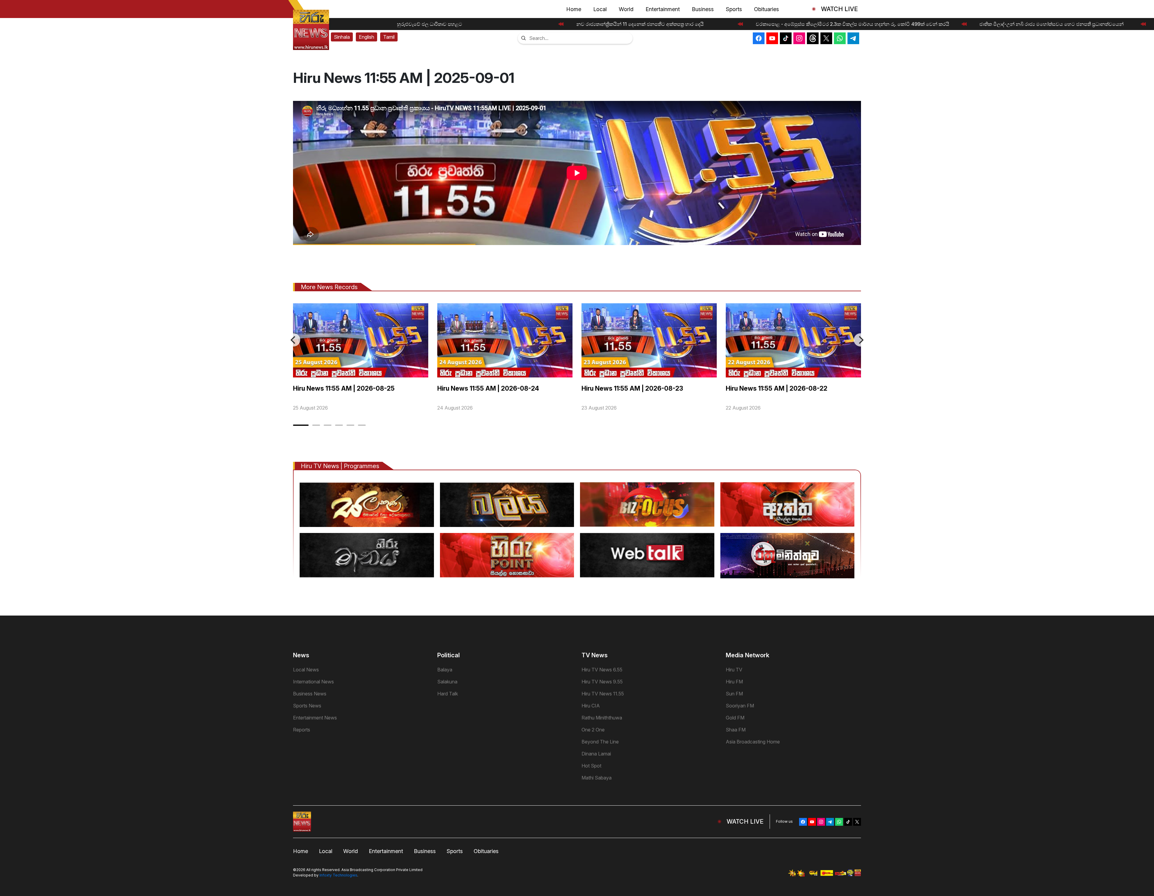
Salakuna (447, 682)
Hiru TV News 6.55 (602, 670)
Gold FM (735, 718)
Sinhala (342, 37)
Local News (306, 670)
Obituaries (766, 9)
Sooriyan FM (740, 706)
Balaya (444, 670)
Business (703, 9)
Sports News (307, 706)
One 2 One (593, 730)
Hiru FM (734, 682)
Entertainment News (315, 718)
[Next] (860, 340)
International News (313, 682)
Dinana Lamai (596, 754)
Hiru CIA (591, 706)
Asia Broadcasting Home (753, 742)
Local (600, 9)
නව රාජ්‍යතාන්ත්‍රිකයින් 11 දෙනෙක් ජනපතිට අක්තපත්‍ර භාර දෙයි (633, 24)
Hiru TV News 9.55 (602, 682)
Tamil (389, 37)
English (366, 37)
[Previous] (293, 340)
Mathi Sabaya (597, 778)
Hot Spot (591, 766)
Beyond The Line (600, 742)
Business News (309, 694)
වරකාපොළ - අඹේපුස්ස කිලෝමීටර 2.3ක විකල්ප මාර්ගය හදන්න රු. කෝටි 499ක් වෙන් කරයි (845, 24)
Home (573, 9)
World (626, 9)
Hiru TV (734, 670)
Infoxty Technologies (338, 875)
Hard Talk (447, 694)
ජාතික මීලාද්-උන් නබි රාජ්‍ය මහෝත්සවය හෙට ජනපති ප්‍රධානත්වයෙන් (1044, 24)
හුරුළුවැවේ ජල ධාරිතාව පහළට (422, 24)
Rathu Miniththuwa (602, 718)
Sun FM (734, 694)
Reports (301, 730)
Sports (734, 9)
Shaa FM (736, 730)
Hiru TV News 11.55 (603, 694)
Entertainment (663, 9)
